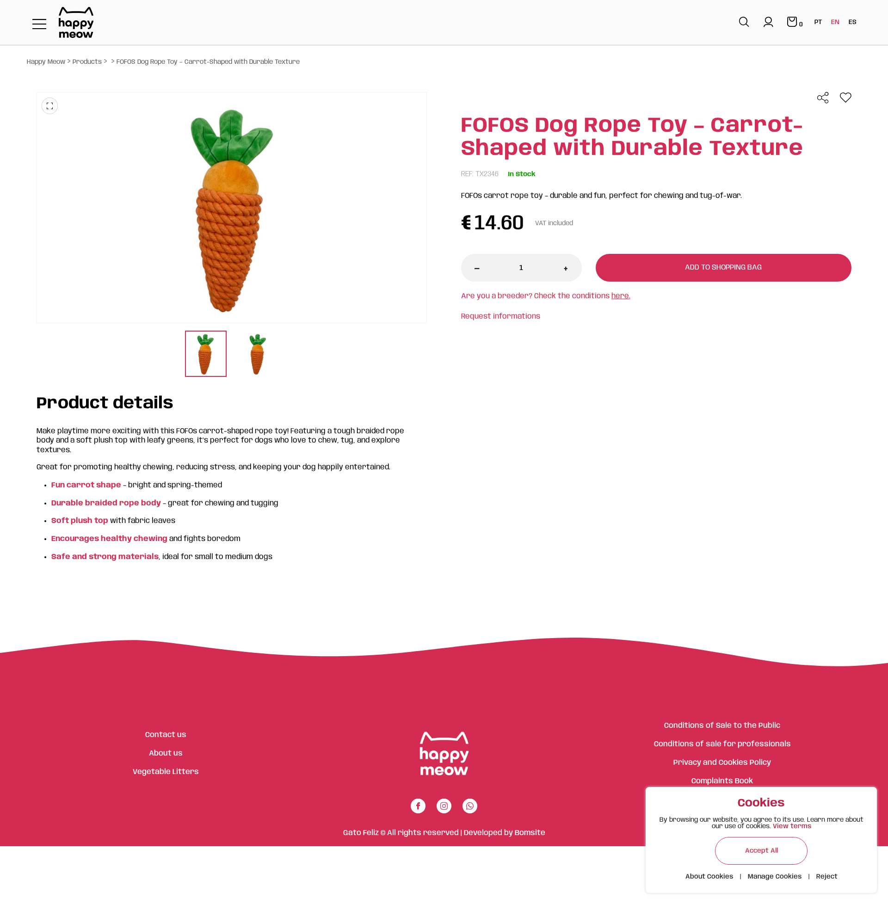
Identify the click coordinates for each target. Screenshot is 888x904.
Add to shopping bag (723, 267)
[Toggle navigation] (39, 24)
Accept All (761, 851)
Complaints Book (722, 781)
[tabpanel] (205, 355)
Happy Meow (46, 62)
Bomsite (530, 833)
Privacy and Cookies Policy (722, 763)
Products (87, 62)
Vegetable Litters (166, 772)
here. (620, 296)
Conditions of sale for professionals (722, 744)
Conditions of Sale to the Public (722, 726)
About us (166, 753)
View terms (792, 826)
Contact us (165, 735)
